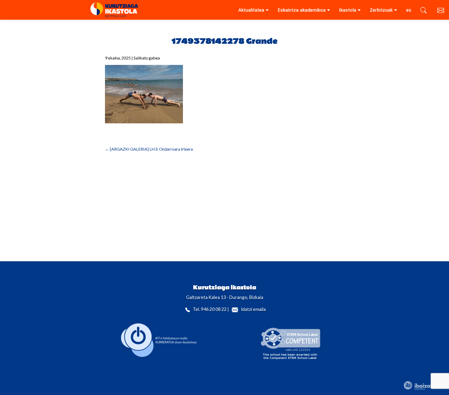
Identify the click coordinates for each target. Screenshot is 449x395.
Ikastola (347, 10)
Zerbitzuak (381, 10)
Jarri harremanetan (441, 11)
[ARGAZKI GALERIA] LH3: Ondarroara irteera (149, 148)
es (408, 10)
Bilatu (424, 11)
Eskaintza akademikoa (302, 10)
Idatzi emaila (253, 309)
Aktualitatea (251, 10)
